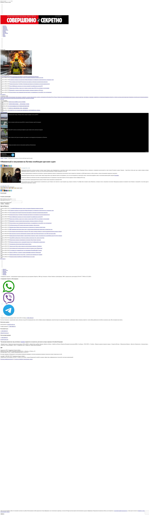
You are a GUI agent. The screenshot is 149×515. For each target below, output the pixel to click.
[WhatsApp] (9, 166)
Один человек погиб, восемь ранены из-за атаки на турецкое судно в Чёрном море (25, 248)
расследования (141, 97)
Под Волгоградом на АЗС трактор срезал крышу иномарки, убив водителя (24, 225)
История (4, 274)
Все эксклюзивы (3, 112)
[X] (4, 166)
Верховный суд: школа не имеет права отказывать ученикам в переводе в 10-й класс (26, 90)
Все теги (2, 99)
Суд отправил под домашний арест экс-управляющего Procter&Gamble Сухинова (25, 250)
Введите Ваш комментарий (5, 202)
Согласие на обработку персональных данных (23, 359)
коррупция (13, 98)
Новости (4, 269)
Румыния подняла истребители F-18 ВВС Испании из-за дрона (22, 256)
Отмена (2, 203)
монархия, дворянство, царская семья (25, 97)
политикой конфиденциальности (120, 510)
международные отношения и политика (130, 97)
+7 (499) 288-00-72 (12, 326)
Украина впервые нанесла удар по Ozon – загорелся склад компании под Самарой (25, 254)
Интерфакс (116, 175)
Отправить (7, 203)
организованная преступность (69, 97)
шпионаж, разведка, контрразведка (40, 97)
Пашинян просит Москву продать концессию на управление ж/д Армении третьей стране (27, 227)
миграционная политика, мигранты (23, 98)
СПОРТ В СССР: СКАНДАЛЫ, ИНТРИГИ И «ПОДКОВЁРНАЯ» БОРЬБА (25, 110)
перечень (23, 341)
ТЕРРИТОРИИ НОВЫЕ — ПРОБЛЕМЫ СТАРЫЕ (19, 103)
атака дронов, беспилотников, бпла (10, 97)
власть (61, 97)
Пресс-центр (5, 270)
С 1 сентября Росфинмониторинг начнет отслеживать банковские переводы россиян (26, 77)
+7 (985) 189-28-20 (29, 317)
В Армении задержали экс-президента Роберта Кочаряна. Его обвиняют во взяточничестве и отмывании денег (31, 79)
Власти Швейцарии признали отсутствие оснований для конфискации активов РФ (26, 86)
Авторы (4, 273)
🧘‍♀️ (21, 188)
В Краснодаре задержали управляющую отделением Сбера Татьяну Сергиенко (25, 239)
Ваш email (2, 200)
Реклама (4, 271)
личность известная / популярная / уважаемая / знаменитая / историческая (90, 97)
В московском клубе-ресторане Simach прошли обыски (20, 244)
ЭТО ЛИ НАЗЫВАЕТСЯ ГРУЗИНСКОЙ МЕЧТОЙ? (18, 106)
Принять (2, 513)
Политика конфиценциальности (6, 359)
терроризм (107, 97)
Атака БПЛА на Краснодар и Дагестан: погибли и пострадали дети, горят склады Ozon (26, 237)
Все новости (2, 94)
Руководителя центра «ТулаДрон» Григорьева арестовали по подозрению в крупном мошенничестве (29, 83)
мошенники (8, 98)
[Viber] (8, 166)
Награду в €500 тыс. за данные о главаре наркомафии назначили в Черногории (25, 252)
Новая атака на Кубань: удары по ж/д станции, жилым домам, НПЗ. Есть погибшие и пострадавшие (29, 88)
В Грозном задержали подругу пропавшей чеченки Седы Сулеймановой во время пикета (27, 241)
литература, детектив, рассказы (115, 97)
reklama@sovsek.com (4, 332)
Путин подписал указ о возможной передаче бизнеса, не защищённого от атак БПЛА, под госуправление (30, 92)
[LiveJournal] (6, 166)
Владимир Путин (50, 97)
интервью (32, 98)
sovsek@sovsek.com (11, 324)
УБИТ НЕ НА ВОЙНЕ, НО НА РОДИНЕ (17, 101)
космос (1, 97)
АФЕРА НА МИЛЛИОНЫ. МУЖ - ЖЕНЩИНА (18, 108)
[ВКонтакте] (1, 166)
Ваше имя (2, 198)
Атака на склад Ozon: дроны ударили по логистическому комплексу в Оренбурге (25, 246)
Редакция (5, 272)
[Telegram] (11, 166)
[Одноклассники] (3, 166)
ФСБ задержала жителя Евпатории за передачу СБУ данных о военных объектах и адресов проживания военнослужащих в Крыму (35, 231)
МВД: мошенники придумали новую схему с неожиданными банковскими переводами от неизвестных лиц (30, 229)
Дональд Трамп (57, 97)
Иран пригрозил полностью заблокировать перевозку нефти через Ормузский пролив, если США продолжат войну (32, 233)
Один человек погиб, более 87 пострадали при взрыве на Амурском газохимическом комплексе (19, 76)
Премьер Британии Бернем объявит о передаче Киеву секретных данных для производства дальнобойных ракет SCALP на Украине (35, 235)
